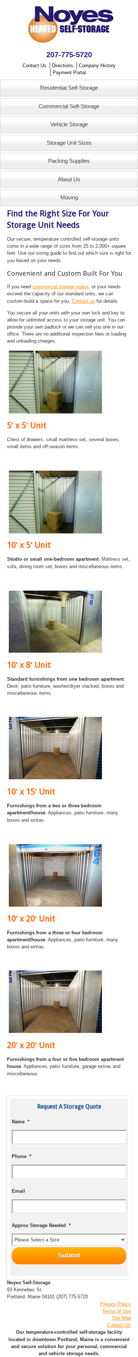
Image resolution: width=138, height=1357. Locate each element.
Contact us (83, 301)
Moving (69, 197)
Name (20, 1121)
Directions (62, 65)
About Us (69, 179)
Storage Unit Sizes (69, 143)
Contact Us (34, 65)
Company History (97, 65)
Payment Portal (69, 72)
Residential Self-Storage (69, 88)
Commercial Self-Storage (69, 106)
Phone (21, 1156)
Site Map (121, 1318)
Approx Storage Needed (41, 1225)
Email (18, 1191)
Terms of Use (116, 1311)
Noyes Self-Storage (69, 25)
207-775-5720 (69, 55)
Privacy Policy (115, 1304)
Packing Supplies (69, 161)
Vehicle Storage (69, 124)
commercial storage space (60, 286)
